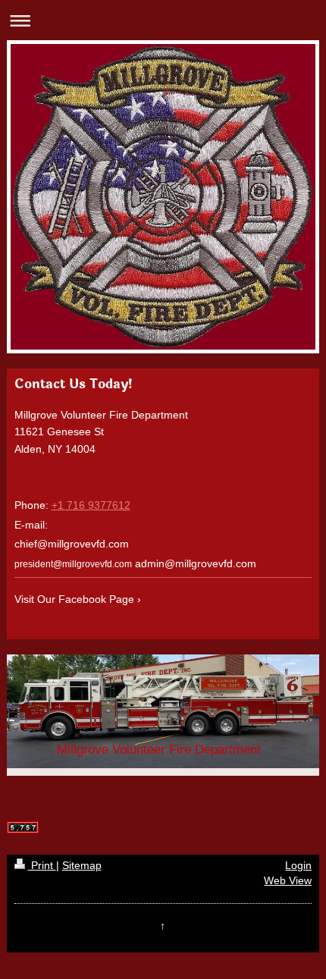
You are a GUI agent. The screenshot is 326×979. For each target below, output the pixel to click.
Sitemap (82, 865)
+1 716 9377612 (91, 505)
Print (42, 865)
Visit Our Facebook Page (74, 599)
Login (298, 865)
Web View (288, 880)
